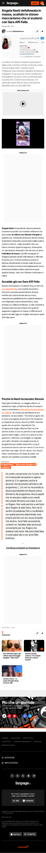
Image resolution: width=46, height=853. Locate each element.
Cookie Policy (6, 741)
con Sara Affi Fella (9, 289)
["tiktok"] (4, 716)
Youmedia (5, 738)
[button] (42, 31)
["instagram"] (9, 716)
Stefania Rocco (18, 31)
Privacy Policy (28, 738)
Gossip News (6, 627)
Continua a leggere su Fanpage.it (23, 547)
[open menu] (2, 3)
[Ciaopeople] (23, 846)
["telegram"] (30, 716)
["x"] (20, 716)
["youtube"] (15, 716)
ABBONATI (35, 3)
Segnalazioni (15, 738)
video (13, 627)
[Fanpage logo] (13, 3)
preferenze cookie (8, 745)
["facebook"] (25, 716)
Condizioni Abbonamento (22, 741)
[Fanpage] (23, 783)
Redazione (37, 741)
